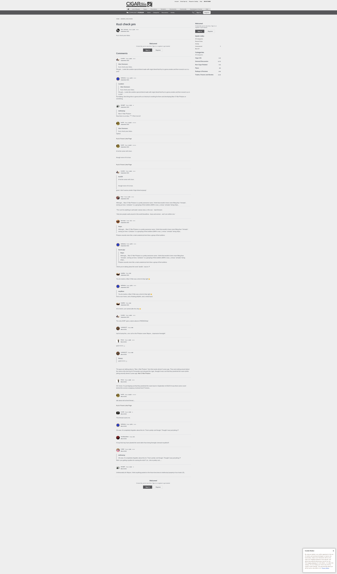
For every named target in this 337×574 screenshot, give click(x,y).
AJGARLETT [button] (124, 327)
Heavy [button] (122, 340)
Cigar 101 (208, 58)
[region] (319, 560)
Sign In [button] (148, 50)
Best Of (197, 48)
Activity (197, 44)
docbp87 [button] (123, 105)
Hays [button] (122, 196)
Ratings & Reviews (208, 71)
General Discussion (208, 61)
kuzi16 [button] (122, 122)
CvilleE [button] (122, 449)
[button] (118, 30)
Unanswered (208, 46)
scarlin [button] (122, 412)
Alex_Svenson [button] (124, 29)
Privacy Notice (325, 568)
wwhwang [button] (123, 78)
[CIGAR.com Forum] (135, 12)
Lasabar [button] (123, 58)
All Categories (199, 39)
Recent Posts (199, 41)
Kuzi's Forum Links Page (124, 138)
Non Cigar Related (208, 64)
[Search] (193, 12)
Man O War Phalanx (144, 373)
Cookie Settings (312, 563)
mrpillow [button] (123, 273)
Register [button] (158, 50)
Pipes (208, 68)
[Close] (333, 551)
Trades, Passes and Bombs (208, 74)
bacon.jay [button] (123, 220)
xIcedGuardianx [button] (125, 436)
